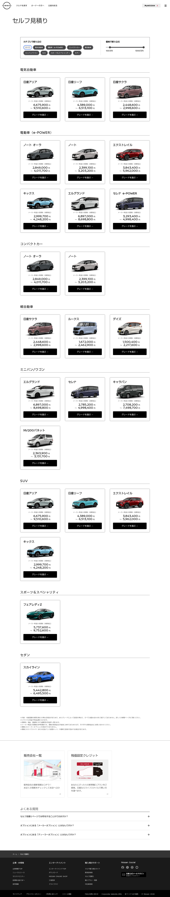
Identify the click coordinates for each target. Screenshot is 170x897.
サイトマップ (17, 894)
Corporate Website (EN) (112, 894)
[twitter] (127, 867)
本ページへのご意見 (131, 894)
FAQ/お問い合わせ (91, 894)
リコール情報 (66, 894)
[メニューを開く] (166, 5)
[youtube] (136, 867)
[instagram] (132, 867)
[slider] (109, 47)
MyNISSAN (150, 5)
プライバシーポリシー (33, 894)
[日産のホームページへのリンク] (6, 5)
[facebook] (122, 867)
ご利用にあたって (52, 894)
